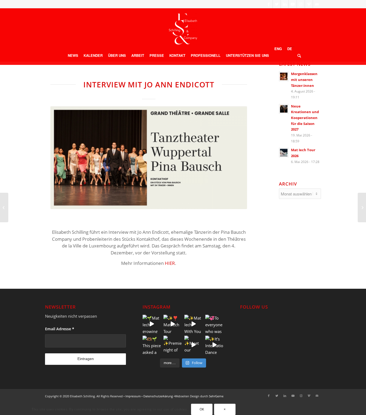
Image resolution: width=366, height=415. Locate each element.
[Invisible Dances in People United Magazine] (4, 207)
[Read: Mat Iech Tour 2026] (284, 152)
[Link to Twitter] (277, 4)
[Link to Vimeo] (309, 4)
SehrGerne (216, 396)
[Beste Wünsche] (362, 207)
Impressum (133, 396)
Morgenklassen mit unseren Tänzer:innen (304, 79)
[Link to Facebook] (268, 4)
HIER (170, 263)
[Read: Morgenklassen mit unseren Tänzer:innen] (284, 76)
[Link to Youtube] (293, 4)
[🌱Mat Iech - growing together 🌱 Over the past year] (152, 324)
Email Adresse (59, 328)
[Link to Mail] (317, 4)
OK (202, 409)
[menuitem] (73, 55)
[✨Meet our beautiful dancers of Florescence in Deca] (193, 345)
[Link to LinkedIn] (285, 4)
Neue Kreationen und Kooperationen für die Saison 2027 (305, 118)
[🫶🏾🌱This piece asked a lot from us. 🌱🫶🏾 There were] (152, 345)
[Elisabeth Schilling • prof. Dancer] (183, 29)
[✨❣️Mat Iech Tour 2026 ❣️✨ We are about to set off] (172, 324)
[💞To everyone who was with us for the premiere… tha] (214, 324)
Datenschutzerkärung (158, 396)
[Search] (298, 55)
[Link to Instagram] (301, 4)
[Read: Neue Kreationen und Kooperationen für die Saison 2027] (284, 109)
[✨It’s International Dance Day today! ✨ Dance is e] (214, 345)
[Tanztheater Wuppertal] (148, 157)
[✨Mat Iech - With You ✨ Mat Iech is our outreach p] (193, 324)
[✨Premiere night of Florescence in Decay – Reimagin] (172, 345)
